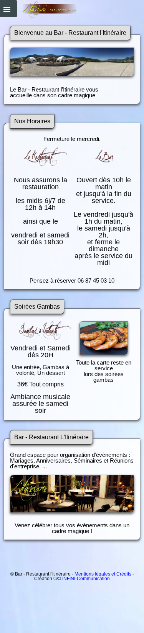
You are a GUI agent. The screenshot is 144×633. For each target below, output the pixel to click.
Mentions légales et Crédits (102, 574)
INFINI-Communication (86, 578)
